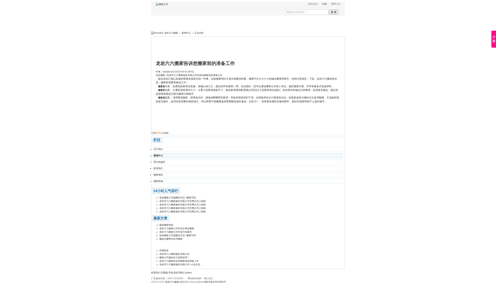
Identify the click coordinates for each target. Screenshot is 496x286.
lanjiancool (168, 71)
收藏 (324, 4)
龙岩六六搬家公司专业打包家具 (175, 232)
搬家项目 (158, 174)
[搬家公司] (162, 4)
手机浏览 (173, 272)
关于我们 (158, 149)
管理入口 (335, 4)
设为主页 (313, 4)
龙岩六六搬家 (171, 33)
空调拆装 (164, 250)
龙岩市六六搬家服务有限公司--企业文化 (179, 264)
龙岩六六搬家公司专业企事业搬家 (176, 228)
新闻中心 (186, 33)
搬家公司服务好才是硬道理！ (174, 257)
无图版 (164, 272)
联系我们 (158, 168)
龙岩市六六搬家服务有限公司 (174, 254)
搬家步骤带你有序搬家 (171, 239)
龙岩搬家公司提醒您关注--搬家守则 (177, 197)
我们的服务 (159, 162)
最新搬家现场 (166, 225)
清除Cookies (185, 272)
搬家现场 (158, 181)
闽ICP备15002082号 (215, 282)
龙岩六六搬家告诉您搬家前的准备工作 (179, 261)
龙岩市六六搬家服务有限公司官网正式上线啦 (182, 201)
